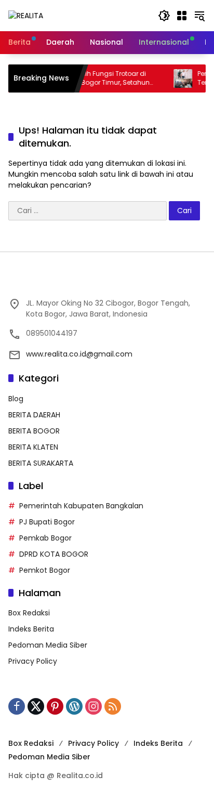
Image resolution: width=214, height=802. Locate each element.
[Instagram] (93, 706)
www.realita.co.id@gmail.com (79, 354)
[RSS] (112, 706)
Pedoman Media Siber (47, 645)
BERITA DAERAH (34, 415)
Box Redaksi (29, 613)
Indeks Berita (31, 629)
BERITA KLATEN (33, 447)
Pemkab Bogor (45, 538)
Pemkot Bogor (44, 570)
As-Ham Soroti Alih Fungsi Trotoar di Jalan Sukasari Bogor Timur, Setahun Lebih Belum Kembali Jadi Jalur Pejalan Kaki (86, 78)
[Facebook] (16, 706)
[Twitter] (36, 706)
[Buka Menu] (182, 15)
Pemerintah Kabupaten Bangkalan (81, 506)
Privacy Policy (32, 661)
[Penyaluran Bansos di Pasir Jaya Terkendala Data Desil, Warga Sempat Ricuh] (175, 78)
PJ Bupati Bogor (47, 522)
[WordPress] (74, 706)
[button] (164, 15)
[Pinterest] (55, 706)
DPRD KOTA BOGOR (53, 554)
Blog (15, 398)
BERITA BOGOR (34, 431)
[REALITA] (25, 15)
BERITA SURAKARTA (40, 463)
